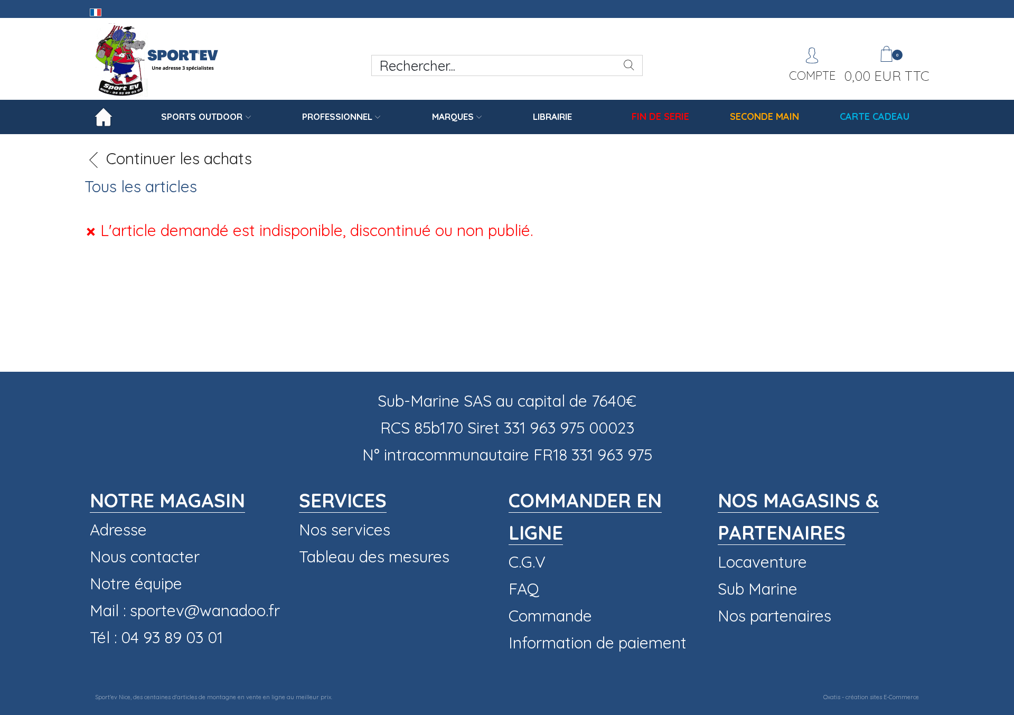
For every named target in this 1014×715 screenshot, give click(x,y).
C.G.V (527, 562)
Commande (550, 616)
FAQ (524, 589)
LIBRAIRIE (552, 116)
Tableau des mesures (374, 557)
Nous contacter (145, 557)
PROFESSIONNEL (337, 116)
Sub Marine (757, 589)
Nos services (344, 530)
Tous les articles (140, 186)
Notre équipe (136, 583)
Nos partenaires (774, 616)
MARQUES (453, 116)
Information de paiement (598, 643)
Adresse (118, 530)
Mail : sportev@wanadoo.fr (185, 610)
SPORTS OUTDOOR (201, 116)
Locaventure (762, 562)
